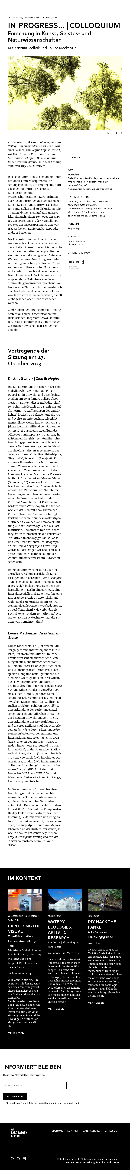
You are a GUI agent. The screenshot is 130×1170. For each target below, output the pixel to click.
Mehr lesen (16, 1033)
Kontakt (72, 1130)
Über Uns (57, 1130)
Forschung (93, 915)
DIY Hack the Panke (102, 924)
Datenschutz (91, 1130)
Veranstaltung (15, 915)
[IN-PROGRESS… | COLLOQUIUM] (25, 900)
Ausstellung (54, 915)
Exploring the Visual (24, 928)
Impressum (110, 1130)
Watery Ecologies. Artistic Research (60, 929)
